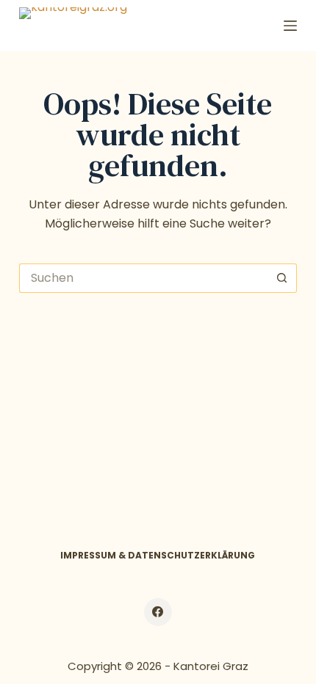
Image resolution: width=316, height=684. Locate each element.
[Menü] (290, 25)
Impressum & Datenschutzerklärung (157, 555)
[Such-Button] (282, 278)
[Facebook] (158, 612)
